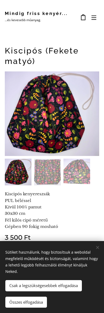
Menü (94, 17)
